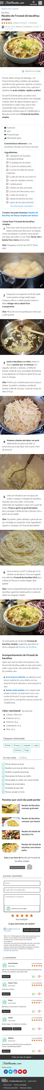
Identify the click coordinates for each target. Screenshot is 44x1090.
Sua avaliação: (21, 919)
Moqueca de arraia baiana (15, 784)
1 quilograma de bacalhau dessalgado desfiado (18, 157)
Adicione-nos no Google (32, 71)
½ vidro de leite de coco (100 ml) (22, 177)
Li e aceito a (12, 930)
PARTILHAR (33, 4)
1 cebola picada (15, 184)
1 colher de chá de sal (18, 195)
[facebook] (6, 1072)
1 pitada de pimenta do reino (21, 199)
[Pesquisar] (40, 3)
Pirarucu (17, 745)
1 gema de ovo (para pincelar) (21, 202)
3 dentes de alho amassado (20, 188)
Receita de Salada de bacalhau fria (31, 833)
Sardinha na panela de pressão (17, 772)
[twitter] (10, 1072)
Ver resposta (7, 1029)
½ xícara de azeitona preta (20, 166)
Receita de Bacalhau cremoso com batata (31, 820)
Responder (6, 976)
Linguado (26, 745)
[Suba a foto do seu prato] (29, 867)
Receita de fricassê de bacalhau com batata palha (31, 847)
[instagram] (15, 1072)
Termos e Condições (20, 1085)
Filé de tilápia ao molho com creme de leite (22, 780)
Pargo (26, 750)
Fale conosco (8, 1085)
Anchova (17, 750)
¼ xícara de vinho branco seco (21, 191)
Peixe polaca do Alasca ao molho (18, 776)
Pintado (8, 745)
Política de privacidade (10, 1088)
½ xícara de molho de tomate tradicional (20, 171)
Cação (36, 745)
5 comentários (32, 23)
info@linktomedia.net (10, 950)
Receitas (4, 9)
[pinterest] (25, 1072)
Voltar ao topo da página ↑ (22, 1057)
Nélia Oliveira (11, 27)
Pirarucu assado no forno (15, 792)
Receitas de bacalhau (27, 647)
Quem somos (32, 1081)
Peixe (9, 9)
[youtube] (20, 1072)
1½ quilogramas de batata (20, 162)
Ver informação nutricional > (22, 206)
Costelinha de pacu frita (14, 788)
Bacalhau (15, 9)
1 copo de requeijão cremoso (21, 180)
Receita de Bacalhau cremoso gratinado (31, 807)
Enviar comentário (31, 930)
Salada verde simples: (15, 690)
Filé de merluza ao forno (14, 764)
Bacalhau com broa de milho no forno (20, 768)
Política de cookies (25, 1088)
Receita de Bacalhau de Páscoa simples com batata (20, 214)
